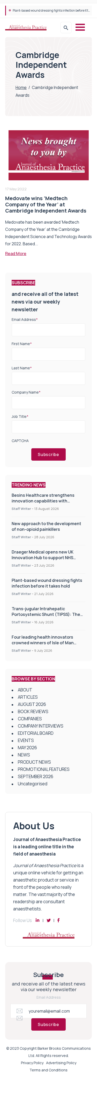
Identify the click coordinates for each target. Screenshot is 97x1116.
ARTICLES (28, 697)
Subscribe (48, 454)
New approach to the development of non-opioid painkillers (46, 526)
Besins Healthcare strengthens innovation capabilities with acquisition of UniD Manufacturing (46, 500)
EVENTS (26, 740)
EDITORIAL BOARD (36, 733)
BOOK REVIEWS (33, 711)
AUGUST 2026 (32, 704)
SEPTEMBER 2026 (35, 776)
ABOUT (25, 690)
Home (21, 87)
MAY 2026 (27, 748)
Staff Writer (21, 508)
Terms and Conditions (48, 1070)
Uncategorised (32, 784)
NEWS (24, 755)
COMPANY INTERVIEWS (40, 726)
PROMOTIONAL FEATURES (44, 769)
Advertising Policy (61, 1062)
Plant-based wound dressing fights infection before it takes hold (47, 583)
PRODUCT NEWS (34, 762)
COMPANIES (30, 719)
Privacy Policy (32, 1062)
